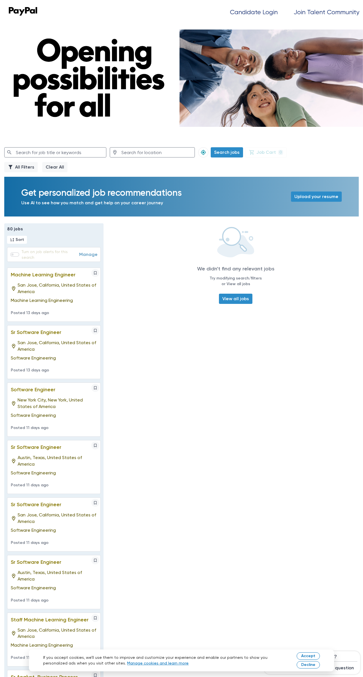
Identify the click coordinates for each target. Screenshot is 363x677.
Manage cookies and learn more (158, 663)
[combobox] (55, 152)
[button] (17, 240)
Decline (308, 664)
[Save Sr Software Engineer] (95, 331)
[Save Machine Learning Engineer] (95, 273)
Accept (308, 655)
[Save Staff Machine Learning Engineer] (95, 618)
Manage (88, 254)
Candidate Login (254, 12)
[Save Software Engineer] (95, 388)
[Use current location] (203, 152)
